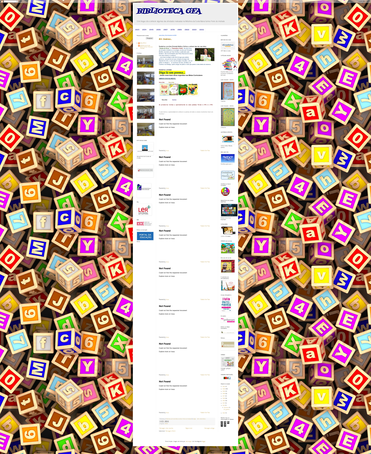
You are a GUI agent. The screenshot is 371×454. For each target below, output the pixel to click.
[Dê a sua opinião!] (162, 421)
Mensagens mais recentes (166, 428)
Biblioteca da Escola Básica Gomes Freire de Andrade (146, 47)
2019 (224, 391)
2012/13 (137, 30)
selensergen (188, 441)
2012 (224, 413)
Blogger (203, 441)
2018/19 (179, 30)
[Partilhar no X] (164, 421)
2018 (224, 394)
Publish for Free (205, 151)
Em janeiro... (165, 38)
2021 (224, 387)
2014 (224, 403)
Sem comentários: (201, 419)
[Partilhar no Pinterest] (168, 421)
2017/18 (173, 30)
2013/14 (144, 30)
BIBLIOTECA (143, 43)
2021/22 (201, 30)
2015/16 (158, 30)
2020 (224, 389)
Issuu (167, 151)
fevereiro (226, 408)
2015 (224, 401)
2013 (224, 405)
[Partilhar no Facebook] (166, 421)
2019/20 (187, 30)
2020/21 (194, 30)
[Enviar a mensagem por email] (161, 421)
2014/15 (151, 30)
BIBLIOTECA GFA (169, 11)
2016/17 (165, 30)
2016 (224, 398)
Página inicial (189, 428)
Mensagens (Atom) (170, 431)
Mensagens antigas (209, 428)
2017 (224, 396)
